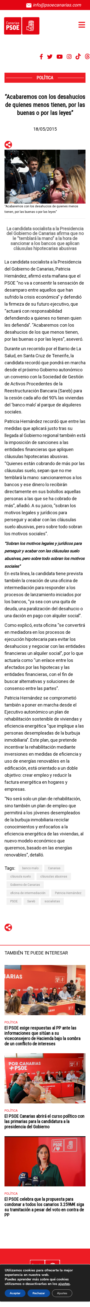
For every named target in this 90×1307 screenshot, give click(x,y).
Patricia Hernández (68, 893)
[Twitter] (49, 56)
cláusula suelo (20, 876)
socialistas (52, 901)
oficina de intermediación (28, 893)
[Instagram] (69, 56)
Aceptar (15, 1293)
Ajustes (62, 1293)
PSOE (14, 901)
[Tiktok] (78, 56)
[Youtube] (59, 56)
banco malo (30, 868)
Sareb (31, 901)
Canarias (54, 868)
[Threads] (87, 56)
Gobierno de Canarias (25, 885)
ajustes (64, 1284)
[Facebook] (41, 56)
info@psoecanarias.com (56, 5)
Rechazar (38, 1293)
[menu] (81, 25)
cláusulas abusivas (53, 876)
